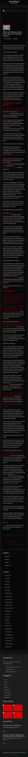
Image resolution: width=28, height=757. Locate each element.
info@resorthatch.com (11, 671)
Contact (6, 687)
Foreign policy (16, 525)
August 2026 (8, 575)
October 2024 (8, 641)
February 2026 (8, 593)
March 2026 (8, 590)
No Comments (7, 38)
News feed (6, 690)
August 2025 (8, 611)
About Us (6, 682)
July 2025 (7, 614)
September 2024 (9, 643)
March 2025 (8, 626)
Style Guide (7, 697)
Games (22, 525)
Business (16, 38)
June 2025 (7, 617)
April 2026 (7, 587)
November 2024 (9, 638)
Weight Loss (8, 565)
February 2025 (8, 629)
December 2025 (9, 599)
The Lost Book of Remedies (17, 544)
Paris (21, 527)
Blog (5, 685)
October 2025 (8, 605)
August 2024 (8, 646)
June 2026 (7, 581)
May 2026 (7, 584)
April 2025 (7, 623)
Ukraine (8, 529)
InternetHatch (14, 754)
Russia (4, 529)
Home (5, 679)
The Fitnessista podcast (9, 541)
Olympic (18, 527)
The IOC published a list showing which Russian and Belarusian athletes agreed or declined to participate (13, 394)
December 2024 (9, 635)
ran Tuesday (19, 194)
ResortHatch (14, 1)
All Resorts (7, 556)
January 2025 (8, 632)
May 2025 (7, 620)
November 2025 (9, 602)
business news (9, 525)
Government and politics (9, 527)
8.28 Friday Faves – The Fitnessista (12, 725)
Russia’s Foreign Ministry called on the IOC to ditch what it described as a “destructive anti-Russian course (14, 453)
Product (7, 562)
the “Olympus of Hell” (15, 127)
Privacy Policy (7, 692)
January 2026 (8, 596)
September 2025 (9, 608)
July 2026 (7, 578)
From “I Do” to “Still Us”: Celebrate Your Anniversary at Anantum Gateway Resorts (13, 735)
